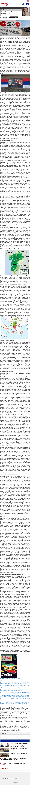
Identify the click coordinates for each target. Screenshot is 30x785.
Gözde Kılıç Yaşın (5, 7)
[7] (29, 349)
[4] (4, 294)
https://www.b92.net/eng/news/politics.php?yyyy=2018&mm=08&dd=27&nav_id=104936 (15, 693)
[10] (15, 555)
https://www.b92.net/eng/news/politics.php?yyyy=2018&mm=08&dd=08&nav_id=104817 (15, 699)
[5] (14, 305)
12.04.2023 (19, 754)
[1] (14, 113)
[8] (11, 404)
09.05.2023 (18, 749)
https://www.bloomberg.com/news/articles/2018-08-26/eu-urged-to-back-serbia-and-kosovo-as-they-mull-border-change (15, 686)
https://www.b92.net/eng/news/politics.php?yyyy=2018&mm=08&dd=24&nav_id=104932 (10, 679)
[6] (17, 311)
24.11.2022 (13, 759)
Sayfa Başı (15, 782)
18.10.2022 (12, 764)
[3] (29, 234)
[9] (16, 459)
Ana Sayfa (6, 775)
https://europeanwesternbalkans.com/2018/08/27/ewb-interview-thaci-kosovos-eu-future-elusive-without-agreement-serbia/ (15, 703)
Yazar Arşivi (4, 741)
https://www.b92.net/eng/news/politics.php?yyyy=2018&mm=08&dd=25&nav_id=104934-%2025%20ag (15, 682)
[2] (7, 222)
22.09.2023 (19, 745)
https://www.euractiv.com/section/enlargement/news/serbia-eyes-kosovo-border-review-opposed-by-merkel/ (15, 689)
